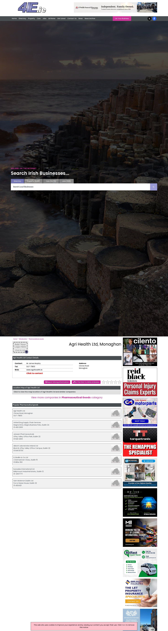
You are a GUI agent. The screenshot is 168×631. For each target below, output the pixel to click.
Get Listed (61, 18)
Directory (22, 18)
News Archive (90, 18)
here (123, 625)
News (81, 18)
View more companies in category (67, 397)
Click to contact (34, 373)
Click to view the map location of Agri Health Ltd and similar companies (45, 392)
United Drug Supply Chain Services (27, 422)
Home (14, 18)
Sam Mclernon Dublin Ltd (23, 481)
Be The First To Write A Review (87, 382)
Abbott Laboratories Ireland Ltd (25, 446)
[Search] (153, 186)
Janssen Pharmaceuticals (23, 434)
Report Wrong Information (58, 382)
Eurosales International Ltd (23, 469)
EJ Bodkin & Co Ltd (20, 457)
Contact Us (71, 18)
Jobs (44, 18)
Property (31, 18)
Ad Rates (51, 18)
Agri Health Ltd (19, 411)
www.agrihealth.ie (34, 370)
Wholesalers (23, 339)
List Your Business (122, 18)
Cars (39, 18)
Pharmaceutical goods (36, 339)
